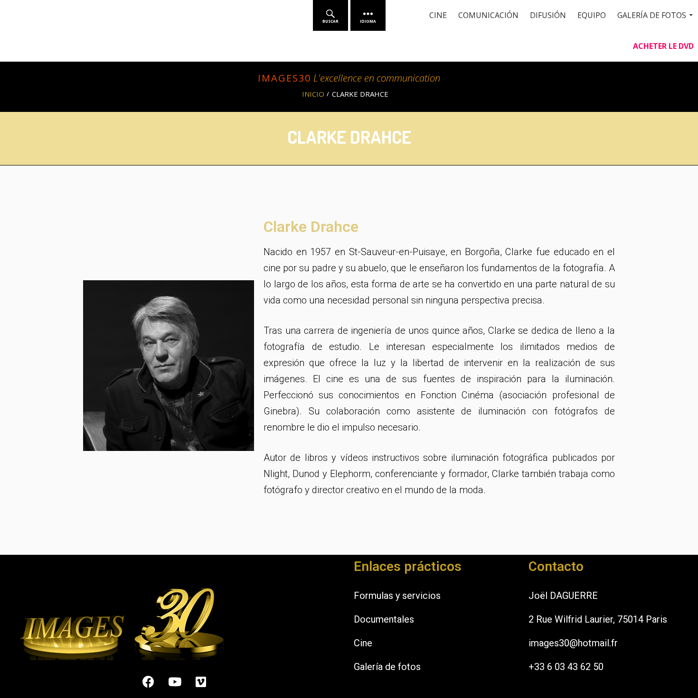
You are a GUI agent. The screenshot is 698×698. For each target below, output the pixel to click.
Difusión (548, 15)
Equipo (591, 15)
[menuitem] (330, 15)
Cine (438, 15)
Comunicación (488, 15)
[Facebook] (148, 681)
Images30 (284, 78)
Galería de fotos (387, 666)
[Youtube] (175, 681)
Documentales (384, 619)
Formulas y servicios (397, 595)
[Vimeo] (201, 681)
